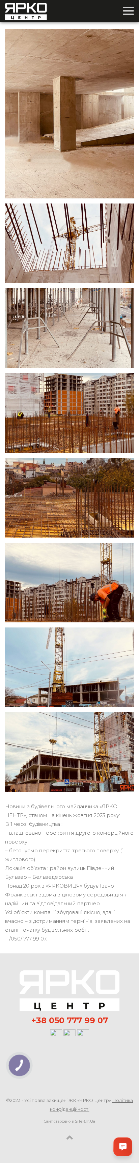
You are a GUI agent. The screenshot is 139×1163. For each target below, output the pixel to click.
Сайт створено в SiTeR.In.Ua (69, 1121)
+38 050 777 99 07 (69, 1020)
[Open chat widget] (122, 1146)
